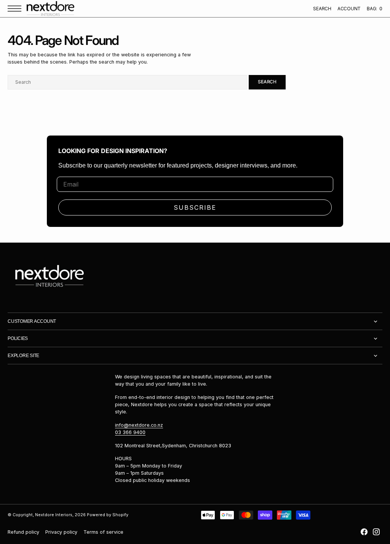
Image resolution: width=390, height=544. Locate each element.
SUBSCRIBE (195, 207)
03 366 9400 (130, 432)
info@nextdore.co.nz (139, 425)
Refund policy (23, 532)
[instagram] (376, 532)
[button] (16, 8)
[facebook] (364, 532)
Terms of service (103, 532)
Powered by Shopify (107, 514)
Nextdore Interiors (53, 514)
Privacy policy (61, 532)
